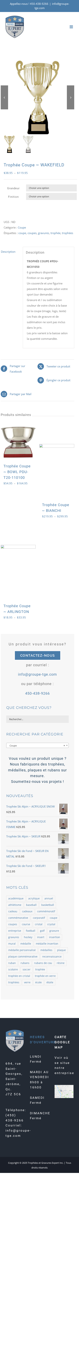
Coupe (22, 227)
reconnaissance (52, 956)
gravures (43, 233)
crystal (51, 924)
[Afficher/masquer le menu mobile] (71, 27)
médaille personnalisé (22, 950)
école (38, 982)
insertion (54, 937)
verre (27, 982)
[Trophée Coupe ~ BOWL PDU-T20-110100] (18, 442)
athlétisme (14, 905)
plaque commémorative (22, 956)
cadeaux (27, 911)
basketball (47, 905)
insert (40, 937)
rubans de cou (43, 963)
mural (12, 943)
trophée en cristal (19, 976)
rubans (25, 963)
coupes (32, 233)
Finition (13, 196)
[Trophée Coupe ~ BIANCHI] (56, 461)
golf (42, 930)
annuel (48, 898)
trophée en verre (45, 976)
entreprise (14, 930)
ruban (12, 963)
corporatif (39, 917)
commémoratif (46, 911)
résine (60, 963)
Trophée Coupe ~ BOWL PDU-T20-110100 (17, 472)
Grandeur (13, 188)
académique (16, 898)
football (30, 930)
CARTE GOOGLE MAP (62, 1042)
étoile (49, 982)
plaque (61, 950)
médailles (46, 950)
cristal (38, 924)
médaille (25, 943)
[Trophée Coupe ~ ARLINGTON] (18, 562)
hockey (28, 937)
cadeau (12, 911)
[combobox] (37, 745)
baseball (31, 905)
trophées (67, 233)
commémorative (18, 917)
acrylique (34, 898)
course (26, 924)
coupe (22, 233)
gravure (54, 930)
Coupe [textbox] (36, 745)
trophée (55, 233)
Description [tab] (8, 251)
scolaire (13, 969)
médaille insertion (47, 943)
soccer (26, 969)
